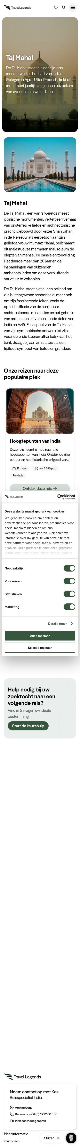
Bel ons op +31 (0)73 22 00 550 (36, 1114)
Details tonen (57, 623)
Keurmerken (11, 1141)
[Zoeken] (64, 7)
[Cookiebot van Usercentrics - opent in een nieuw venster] (57, 497)
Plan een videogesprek (30, 1121)
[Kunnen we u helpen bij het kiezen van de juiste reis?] (56, 7)
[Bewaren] (65, 396)
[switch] (69, 579)
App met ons (23, 1107)
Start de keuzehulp (28, 725)
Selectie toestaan (40, 647)
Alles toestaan (40, 636)
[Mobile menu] (73, 7)
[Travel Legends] (18, 8)
